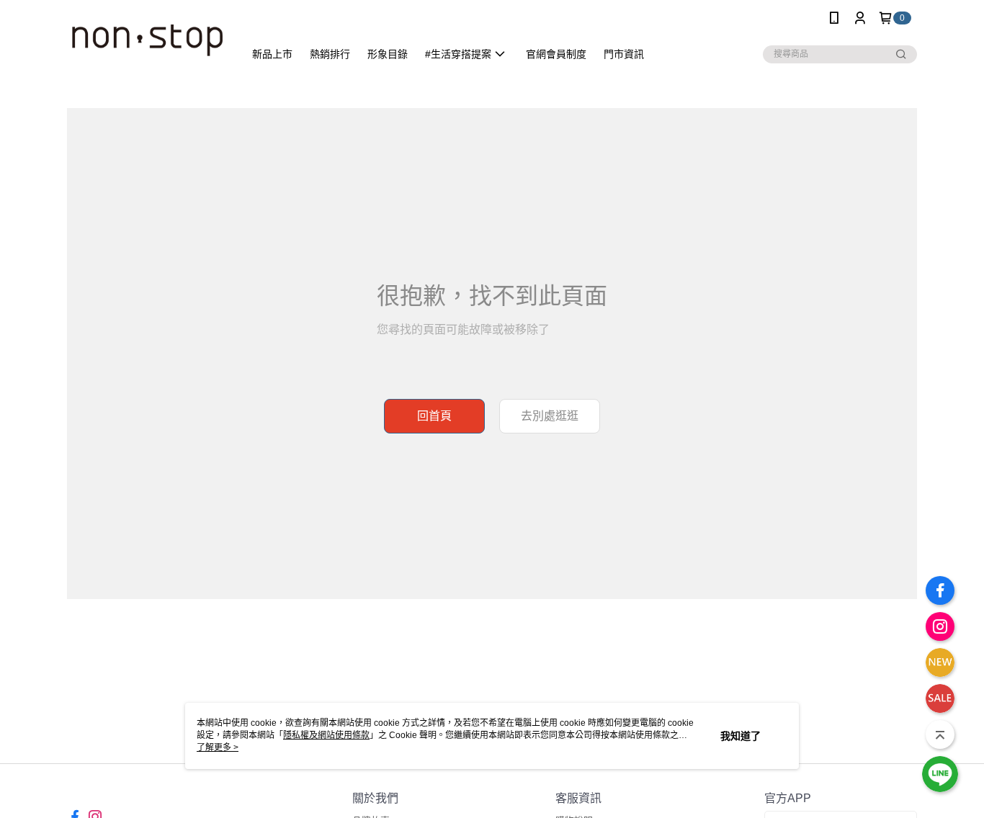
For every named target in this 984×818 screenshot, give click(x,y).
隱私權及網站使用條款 (326, 735)
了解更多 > (217, 747)
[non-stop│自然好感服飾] (147, 37)
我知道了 (740, 736)
